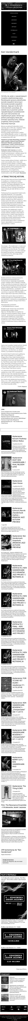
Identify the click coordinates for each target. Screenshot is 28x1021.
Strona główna (14, 13)
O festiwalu (14, 37)
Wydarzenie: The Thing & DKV (19, 787)
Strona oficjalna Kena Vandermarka (10, 411)
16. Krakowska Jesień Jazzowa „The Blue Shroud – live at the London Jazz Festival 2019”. (13, 879)
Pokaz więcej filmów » (21, 969)
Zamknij (15, 1019)
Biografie (14, 23)
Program (14, 16)
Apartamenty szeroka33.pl (17, 985)
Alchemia (12, 977)
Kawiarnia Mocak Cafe (15, 994)
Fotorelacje (14, 30)
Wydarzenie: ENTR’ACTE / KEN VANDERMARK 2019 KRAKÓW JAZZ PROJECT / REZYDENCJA (19, 571)
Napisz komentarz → (6, 854)
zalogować (11, 861)
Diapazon (24, 386)
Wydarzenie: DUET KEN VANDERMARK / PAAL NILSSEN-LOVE (19, 462)
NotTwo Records (8, 134)
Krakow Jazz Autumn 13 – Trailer (11, 947)
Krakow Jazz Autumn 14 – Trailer (11, 927)
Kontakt (14, 40)
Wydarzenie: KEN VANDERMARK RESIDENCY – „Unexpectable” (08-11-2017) (19, 707)
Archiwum (14, 20)
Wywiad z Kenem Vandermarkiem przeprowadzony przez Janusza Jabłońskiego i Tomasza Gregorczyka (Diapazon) (13, 418)
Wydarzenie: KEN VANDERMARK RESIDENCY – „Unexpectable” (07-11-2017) (19, 734)
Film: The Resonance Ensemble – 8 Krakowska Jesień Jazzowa (13, 806)
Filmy (14, 33)
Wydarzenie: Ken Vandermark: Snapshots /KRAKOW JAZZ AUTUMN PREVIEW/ (19, 541)
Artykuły (14, 26)
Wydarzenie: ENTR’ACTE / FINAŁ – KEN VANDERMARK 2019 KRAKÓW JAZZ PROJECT (18, 627)
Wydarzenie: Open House (17, 482)
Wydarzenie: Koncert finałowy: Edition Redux (19, 438)
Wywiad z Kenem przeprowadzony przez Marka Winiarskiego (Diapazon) (13, 414)
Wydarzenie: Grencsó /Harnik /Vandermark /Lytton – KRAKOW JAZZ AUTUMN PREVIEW (18, 515)
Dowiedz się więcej (17, 1018)
